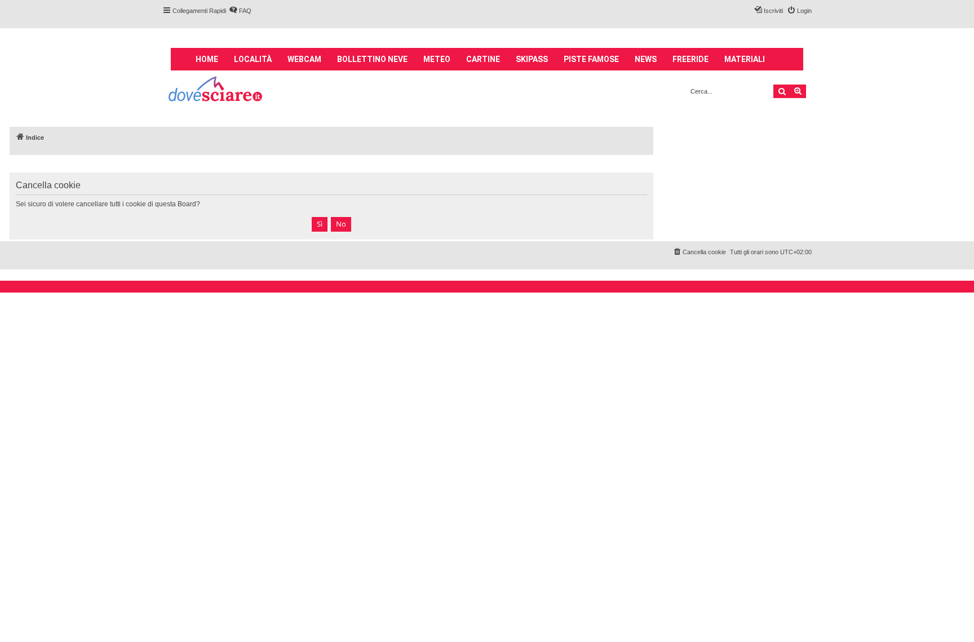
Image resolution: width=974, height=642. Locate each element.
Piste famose (591, 59)
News (646, 59)
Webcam (304, 59)
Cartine (483, 59)
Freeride (690, 59)
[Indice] (216, 90)
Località (253, 59)
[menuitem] (240, 10)
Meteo (436, 59)
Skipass (532, 59)
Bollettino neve (372, 59)
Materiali (744, 59)
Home (207, 59)
